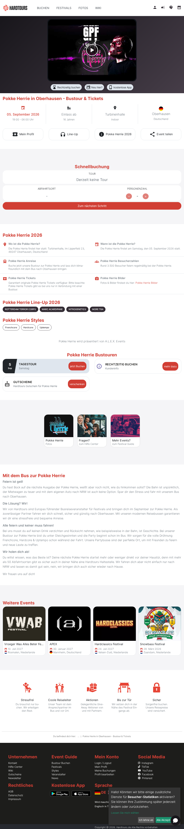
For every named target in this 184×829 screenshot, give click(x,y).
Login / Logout (103, 762)
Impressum (14, 799)
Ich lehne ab (146, 819)
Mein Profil (101, 766)
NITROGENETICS (77, 309)
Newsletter (14, 778)
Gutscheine (14, 774)
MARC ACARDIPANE (52, 309)
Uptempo (44, 327)
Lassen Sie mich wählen (125, 812)
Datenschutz (15, 795)
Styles (55, 770)
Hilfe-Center (15, 766)
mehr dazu (170, 366)
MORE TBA (97, 309)
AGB (10, 791)
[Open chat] (175, 820)
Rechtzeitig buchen (66, 87)
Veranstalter (59, 774)
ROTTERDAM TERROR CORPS (20, 309)
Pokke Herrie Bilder (146, 282)
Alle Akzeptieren (166, 819)
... (79, 736)
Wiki (10, 770)
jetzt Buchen (77, 366)
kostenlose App (120, 87)
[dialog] (144, 806)
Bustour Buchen (61, 762)
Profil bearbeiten (104, 774)
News (55, 778)
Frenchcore (11, 327)
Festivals (57, 766)
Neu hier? (94, 87)
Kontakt (12, 762)
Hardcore (28, 327)
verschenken (77, 384)
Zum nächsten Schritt (92, 206)
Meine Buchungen (105, 770)
